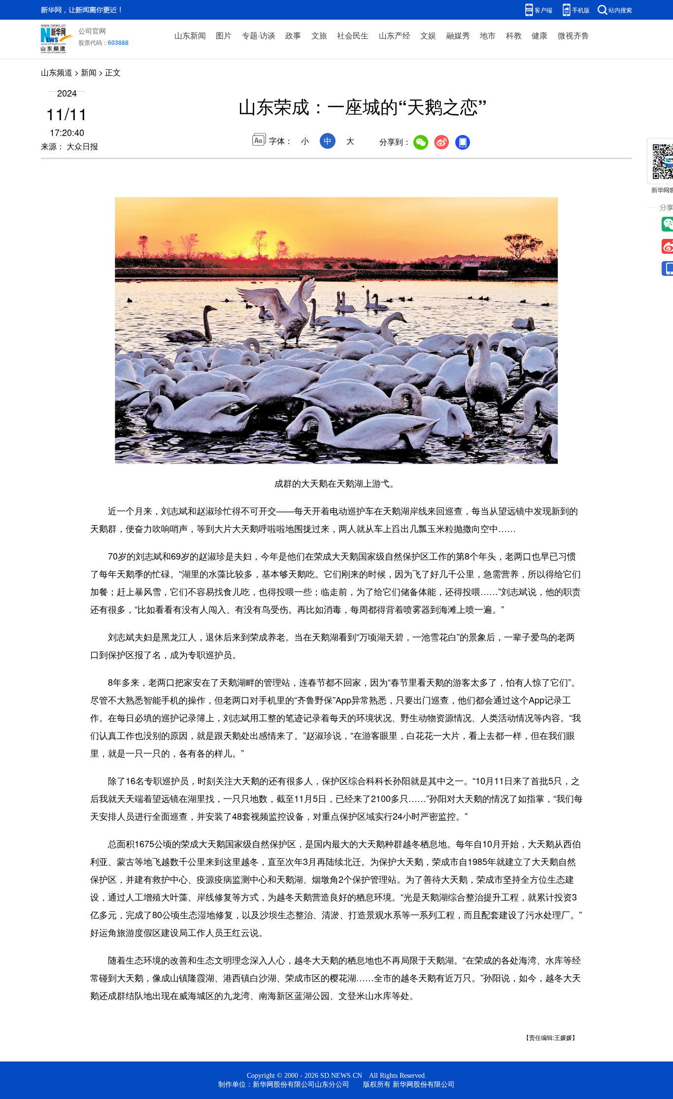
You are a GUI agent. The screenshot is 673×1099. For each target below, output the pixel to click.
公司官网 (92, 30)
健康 (539, 35)
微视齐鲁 (573, 35)
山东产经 (394, 35)
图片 (224, 35)
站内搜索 (620, 9)
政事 (293, 35)
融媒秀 (458, 35)
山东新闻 (190, 35)
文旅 (319, 35)
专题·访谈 (258, 35)
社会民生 (353, 35)
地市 (488, 35)
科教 (514, 35)
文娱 (428, 35)
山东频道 (56, 72)
